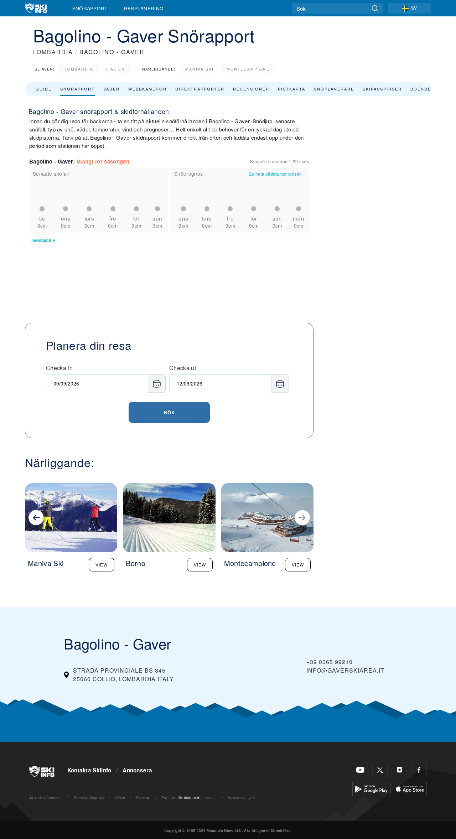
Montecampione (248, 69)
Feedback (41, 240)
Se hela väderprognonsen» (277, 174)
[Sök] (375, 8)
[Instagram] (399, 769)
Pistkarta (291, 89)
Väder (111, 89)
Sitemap (143, 797)
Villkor (120, 797)
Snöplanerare (334, 89)
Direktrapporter (199, 89)
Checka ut (182, 368)
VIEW (101, 564)
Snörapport (90, 8)
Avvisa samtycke (242, 797)
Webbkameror (147, 89)
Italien (115, 69)
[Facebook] (419, 769)
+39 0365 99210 (329, 662)
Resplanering (144, 8)
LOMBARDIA (53, 52)
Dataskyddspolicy (89, 797)
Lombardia (78, 69)
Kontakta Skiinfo (89, 770)
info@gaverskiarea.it (345, 670)
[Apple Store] (410, 788)
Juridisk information (46, 797)
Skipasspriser (382, 89)
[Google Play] (371, 788)
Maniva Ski (199, 69)
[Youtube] (360, 769)
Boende (420, 89)
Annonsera (137, 770)
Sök (169, 412)
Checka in (59, 368)
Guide (44, 89)
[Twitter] (380, 769)
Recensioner (251, 89)
